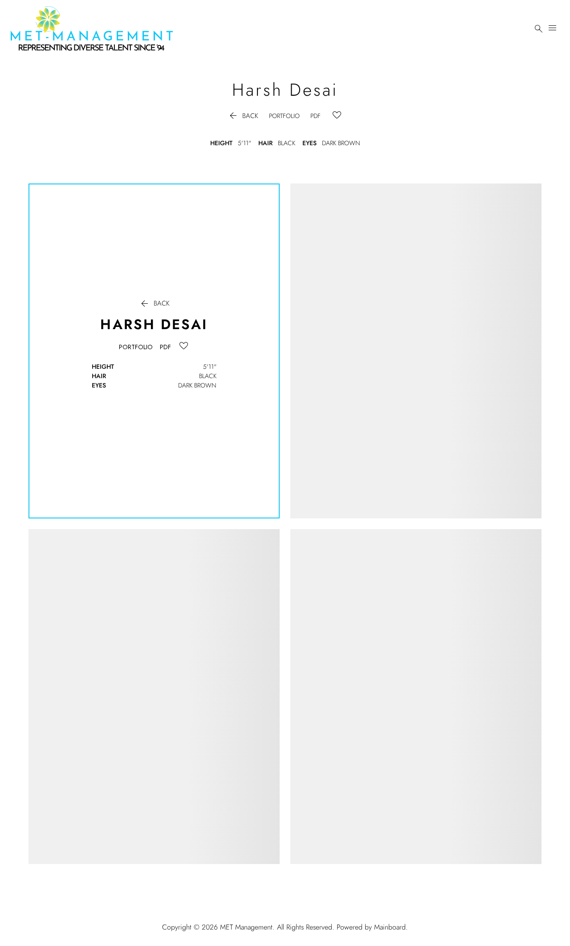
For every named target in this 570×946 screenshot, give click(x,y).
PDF (315, 116)
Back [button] (243, 116)
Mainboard (390, 927)
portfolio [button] (284, 116)
